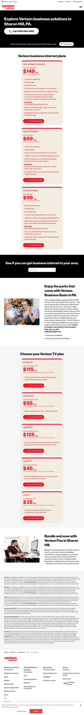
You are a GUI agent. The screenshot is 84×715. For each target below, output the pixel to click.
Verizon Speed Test (50, 673)
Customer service (49, 680)
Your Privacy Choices (70, 683)
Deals (6, 677)
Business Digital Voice (11, 688)
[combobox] (39, 270)
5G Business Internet (11, 673)
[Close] (80, 705)
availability (22, 652)
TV (5, 698)
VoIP (25, 676)
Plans (6, 695)
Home (6, 652)
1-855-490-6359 (50, 331)
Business (68, 1)
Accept (36, 711)
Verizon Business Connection (30, 687)
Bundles (7, 680)
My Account (67, 679)
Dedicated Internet (30, 679)
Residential (60, 1)
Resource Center (49, 670)
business (13, 652)
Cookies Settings (21, 711)
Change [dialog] (15, 1)
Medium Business (77, 1)
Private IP (27, 683)
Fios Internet (8, 670)
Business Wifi (8, 684)
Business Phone (9, 691)
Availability (46, 677)
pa (28, 652)
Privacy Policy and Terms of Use (71, 674)
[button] (54, 269)
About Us (66, 670)
